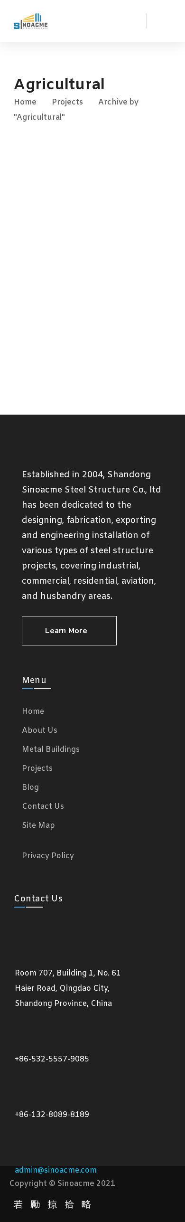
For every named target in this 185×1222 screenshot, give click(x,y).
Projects (67, 102)
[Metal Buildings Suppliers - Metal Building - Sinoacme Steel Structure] (30, 21)
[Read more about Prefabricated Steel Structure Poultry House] (92, 222)
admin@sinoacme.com (56, 1170)
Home (25, 102)
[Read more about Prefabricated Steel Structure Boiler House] (92, 354)
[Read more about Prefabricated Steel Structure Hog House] (92, 312)
